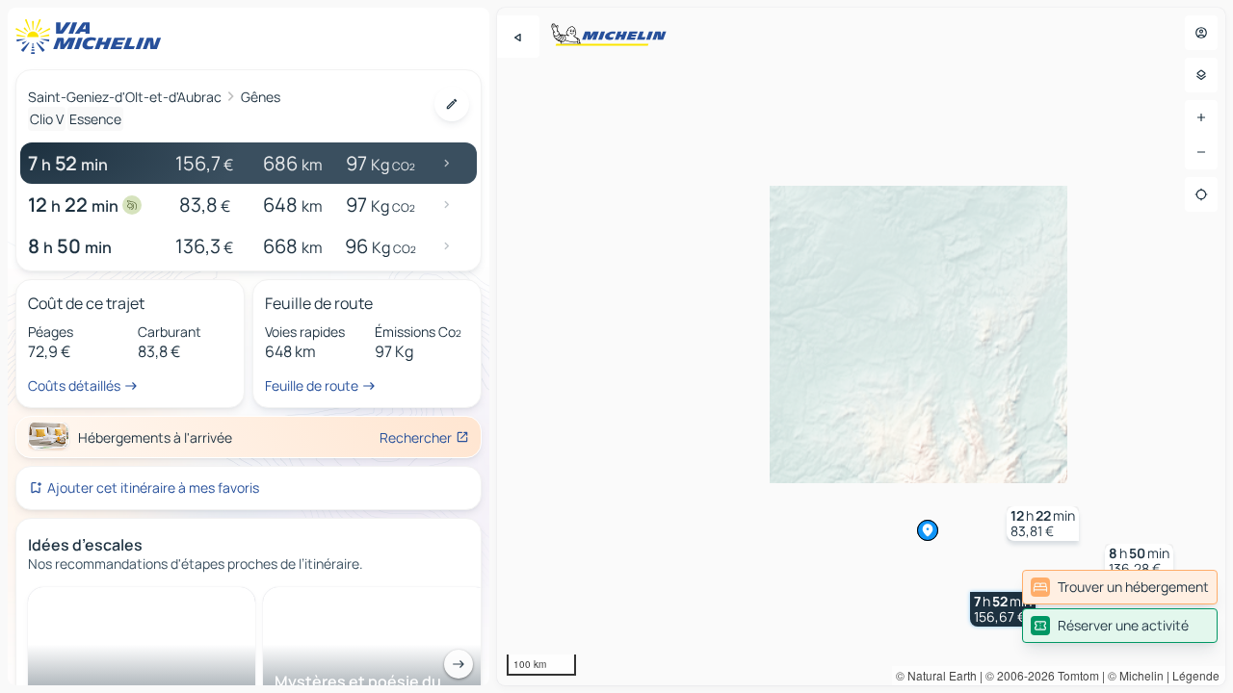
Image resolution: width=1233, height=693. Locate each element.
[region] (861, 346)
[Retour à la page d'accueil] (92, 36)
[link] (1120, 587)
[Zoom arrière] (1201, 152)
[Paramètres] (1201, 75)
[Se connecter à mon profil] (1201, 32)
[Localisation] (1201, 194)
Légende (1196, 675)
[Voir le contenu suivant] (458, 664)
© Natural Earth (936, 675)
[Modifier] (451, 104)
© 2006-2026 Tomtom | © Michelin (1074, 675)
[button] (1003, 609)
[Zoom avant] (1201, 117)
